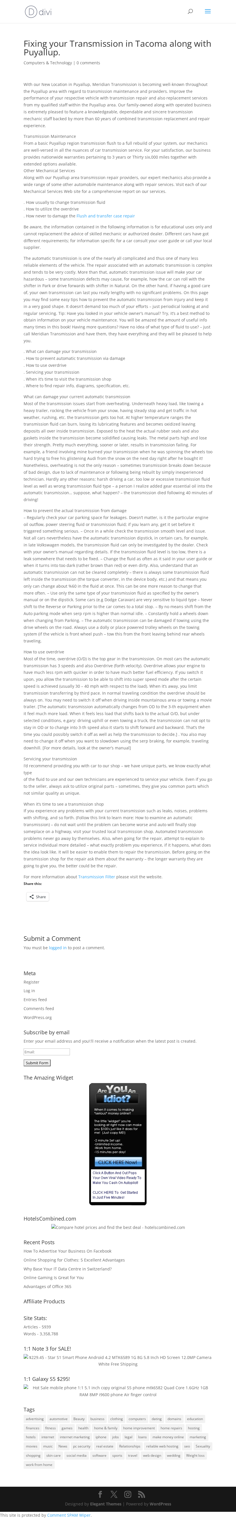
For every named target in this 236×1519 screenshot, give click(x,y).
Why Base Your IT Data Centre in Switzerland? (68, 1269)
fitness (50, 1428)
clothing (116, 1418)
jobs (115, 1437)
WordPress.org (38, 1017)
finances (32, 1428)
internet (47, 1437)
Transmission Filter (96, 876)
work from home (39, 1464)
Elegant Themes (105, 1504)
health (83, 1428)
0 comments (88, 62)
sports (117, 1455)
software (99, 1455)
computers (137, 1418)
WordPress (160, 1504)
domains (174, 1418)
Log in (29, 990)
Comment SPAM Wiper (69, 1515)
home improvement (139, 1428)
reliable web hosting (162, 1446)
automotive (59, 1418)
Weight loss (195, 1455)
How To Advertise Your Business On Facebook (67, 1251)
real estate (104, 1446)
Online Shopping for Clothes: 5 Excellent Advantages (74, 1260)
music (48, 1446)
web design (152, 1455)
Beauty (79, 1418)
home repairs (171, 1428)
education (195, 1418)
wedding (173, 1455)
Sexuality (203, 1446)
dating (157, 1418)
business (97, 1418)
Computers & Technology (48, 62)
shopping (33, 1455)
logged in (58, 947)
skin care (53, 1455)
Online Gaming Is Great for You (54, 1277)
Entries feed (35, 999)
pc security (81, 1446)
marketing (198, 1437)
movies (31, 1446)
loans (142, 1437)
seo (187, 1446)
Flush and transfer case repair (106, 216)
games (67, 1428)
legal (128, 1437)
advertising (35, 1418)
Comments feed (39, 1008)
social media (76, 1455)
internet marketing (75, 1437)
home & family (105, 1428)
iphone (101, 1437)
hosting (194, 1428)
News (62, 1446)
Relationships (129, 1446)
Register (31, 982)
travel (132, 1455)
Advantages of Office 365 (47, 1286)
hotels (31, 1437)
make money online (168, 1437)
